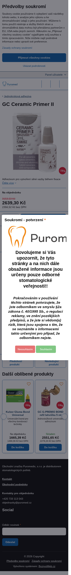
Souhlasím (46, 349)
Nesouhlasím (25, 349)
